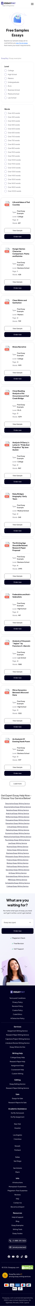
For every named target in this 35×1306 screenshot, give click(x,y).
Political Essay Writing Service (17, 866)
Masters (11, 78)
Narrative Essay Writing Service (17, 810)
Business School (14, 90)
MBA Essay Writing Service (17, 880)
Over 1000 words (14, 160)
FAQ (17, 1199)
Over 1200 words (14, 168)
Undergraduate (13, 82)
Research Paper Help (17, 1061)
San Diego (17, 1161)
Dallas (17, 1157)
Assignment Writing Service (17, 1031)
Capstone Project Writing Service (17, 1039)
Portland (17, 1150)
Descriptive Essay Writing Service (17, 803)
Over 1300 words (14, 172)
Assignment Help (17, 1065)
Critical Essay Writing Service (17, 827)
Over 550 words (14, 125)
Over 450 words (14, 117)
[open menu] (32, 4)
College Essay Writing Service (17, 886)
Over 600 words (14, 129)
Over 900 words (14, 152)
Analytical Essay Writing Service (17, 813)
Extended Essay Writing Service (17, 876)
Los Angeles (17, 1135)
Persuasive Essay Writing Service (17, 820)
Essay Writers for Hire (17, 1047)
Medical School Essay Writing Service (17, 837)
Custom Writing (17, 1074)
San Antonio (17, 1168)
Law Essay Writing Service (17, 843)
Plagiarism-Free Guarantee (17, 1191)
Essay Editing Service (17, 1084)
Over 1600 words (14, 183)
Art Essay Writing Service (18, 873)
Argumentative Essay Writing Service (17, 807)
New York (17, 1124)
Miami (17, 1172)
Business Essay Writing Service (17, 853)
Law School (12, 98)
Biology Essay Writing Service (17, 863)
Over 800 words (14, 144)
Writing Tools (17, 1229)
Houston (17, 1128)
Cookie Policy (17, 1010)
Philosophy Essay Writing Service (17, 856)
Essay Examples (17, 1225)
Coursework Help (17, 1070)
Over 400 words (14, 113)
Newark (17, 1146)
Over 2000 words (14, 191)
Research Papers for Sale (17, 1102)
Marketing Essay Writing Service (17, 830)
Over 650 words (14, 133)
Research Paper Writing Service (17, 1035)
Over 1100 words (14, 164)
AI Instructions (17, 1182)
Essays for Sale (17, 1098)
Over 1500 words (14, 179)
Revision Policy (17, 1006)
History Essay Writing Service (17, 850)
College (11, 70)
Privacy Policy (17, 1002)
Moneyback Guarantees (17, 1187)
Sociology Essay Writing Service (17, 870)
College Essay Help (17, 1057)
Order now (17, 237)
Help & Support (17, 1217)
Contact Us (17, 1203)
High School (12, 74)
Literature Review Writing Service (17, 1043)
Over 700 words (14, 136)
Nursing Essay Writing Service (17, 847)
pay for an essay (22, 43)
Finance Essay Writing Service (17, 860)
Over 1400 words (14, 175)
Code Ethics (17, 1014)
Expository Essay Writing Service (17, 823)
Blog (17, 1221)
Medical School (13, 94)
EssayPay (4, 58)
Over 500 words (14, 121)
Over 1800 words (14, 187)
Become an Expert (17, 1207)
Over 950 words (14, 156)
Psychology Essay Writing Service (17, 840)
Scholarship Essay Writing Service (17, 883)
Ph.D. (10, 86)
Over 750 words (14, 140)
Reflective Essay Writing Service (17, 817)
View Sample (17, 230)
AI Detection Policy (17, 1018)
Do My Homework (17, 1113)
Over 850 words (14, 148)
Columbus (17, 1139)
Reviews (17, 1195)
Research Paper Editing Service (17, 1088)
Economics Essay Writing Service (17, 833)
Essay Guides (17, 1233)
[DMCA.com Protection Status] (27, 1267)
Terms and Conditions (17, 998)
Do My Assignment (17, 1117)
